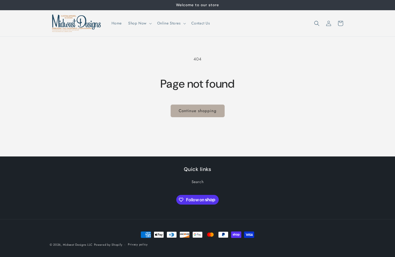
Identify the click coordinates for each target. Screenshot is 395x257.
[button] (139, 23)
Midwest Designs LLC (78, 244)
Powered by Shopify (108, 244)
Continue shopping (198, 111)
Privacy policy (138, 244)
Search (198, 181)
